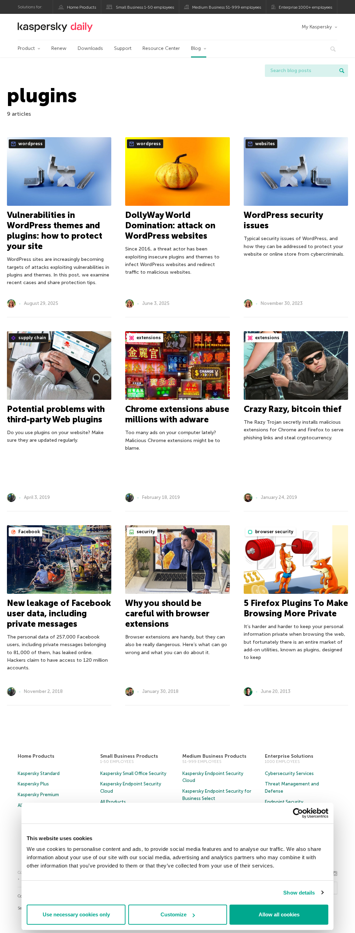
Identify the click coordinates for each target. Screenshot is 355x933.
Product (26, 48)
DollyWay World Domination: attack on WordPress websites (170, 225)
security (145, 531)
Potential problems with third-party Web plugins (56, 414)
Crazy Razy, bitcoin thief (292, 409)
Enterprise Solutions (289, 756)
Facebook (28, 531)
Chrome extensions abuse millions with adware (177, 414)
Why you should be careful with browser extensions (167, 613)
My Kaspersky (317, 27)
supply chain (31, 337)
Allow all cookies (279, 914)
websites (264, 143)
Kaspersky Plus (33, 783)
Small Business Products (129, 756)
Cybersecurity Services (289, 773)
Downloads (90, 48)
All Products (113, 801)
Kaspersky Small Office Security (133, 773)
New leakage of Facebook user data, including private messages (59, 613)
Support (122, 48)
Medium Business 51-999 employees (226, 7)
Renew (59, 48)
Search (342, 70)
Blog (196, 48)
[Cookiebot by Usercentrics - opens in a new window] (298, 813)
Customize (174, 914)
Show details (299, 893)
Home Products (81, 7)
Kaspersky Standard (39, 773)
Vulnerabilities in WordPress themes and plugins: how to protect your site (54, 230)
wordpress (30, 143)
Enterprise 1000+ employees (305, 7)
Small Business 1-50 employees (145, 7)
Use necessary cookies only (76, 914)
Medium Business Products (214, 756)
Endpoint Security (284, 801)
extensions (148, 337)
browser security (273, 531)
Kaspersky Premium (38, 794)
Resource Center (161, 48)
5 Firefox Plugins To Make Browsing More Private (296, 608)
